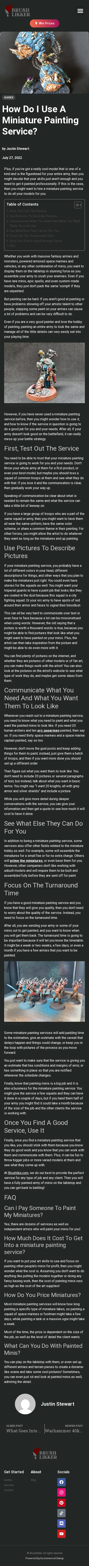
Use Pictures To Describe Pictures (34, 216)
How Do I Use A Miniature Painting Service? (40, 120)
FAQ (12, 246)
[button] (80, 10)
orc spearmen (48, 730)
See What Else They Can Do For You (34, 231)
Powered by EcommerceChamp (44, 1558)
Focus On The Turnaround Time (32, 236)
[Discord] (61, 1523)
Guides (8, 97)
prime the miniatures (26, 861)
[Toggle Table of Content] (76, 204)
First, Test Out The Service (28, 211)
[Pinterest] (61, 1503)
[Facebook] (61, 1482)
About (36, 1472)
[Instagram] (61, 1492)
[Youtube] (61, 1534)
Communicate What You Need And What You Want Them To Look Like (45, 223)
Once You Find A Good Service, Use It (36, 241)
